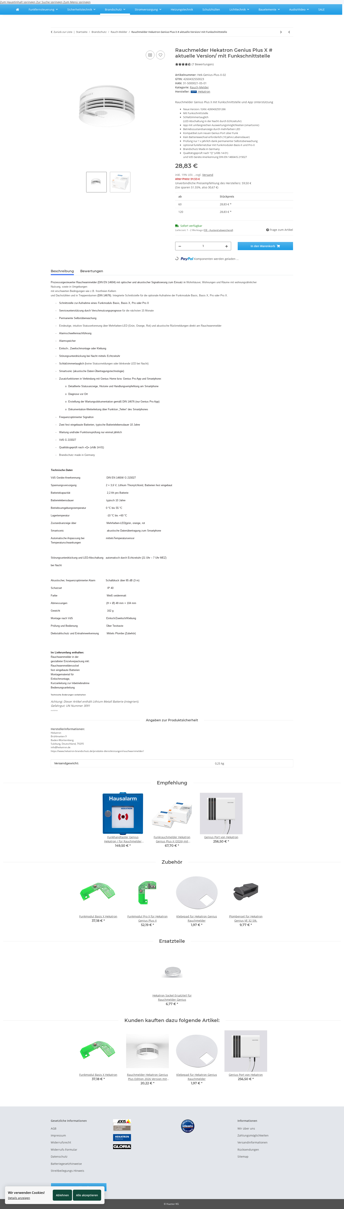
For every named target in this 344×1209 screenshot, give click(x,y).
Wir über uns (246, 1128)
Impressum (58, 1135)
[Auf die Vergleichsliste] (150, 55)
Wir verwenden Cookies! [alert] (26, 1192)
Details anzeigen (19, 1198)
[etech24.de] (17, 9)
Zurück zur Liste (63, 32)
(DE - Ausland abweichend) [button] (218, 230)
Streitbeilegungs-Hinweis (67, 1171)
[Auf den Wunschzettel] (160, 55)
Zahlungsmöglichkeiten (253, 1135)
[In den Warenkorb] (54, 45)
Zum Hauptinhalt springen (18, 2)
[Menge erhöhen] (226, 246)
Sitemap (242, 1156)
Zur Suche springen (49, 2)
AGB (53, 1128)
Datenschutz (59, 1156)
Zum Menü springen (77, 2)
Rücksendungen (248, 1149)
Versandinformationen (252, 1142)
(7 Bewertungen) (203, 64)
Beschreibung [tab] (62, 271)
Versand (207, 175)
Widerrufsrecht (61, 1142)
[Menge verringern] (179, 246)
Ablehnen (62, 1195)
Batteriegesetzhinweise (66, 1164)
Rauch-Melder (199, 87)
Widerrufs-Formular (64, 1149)
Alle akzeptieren (87, 1195)
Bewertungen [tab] (91, 271)
